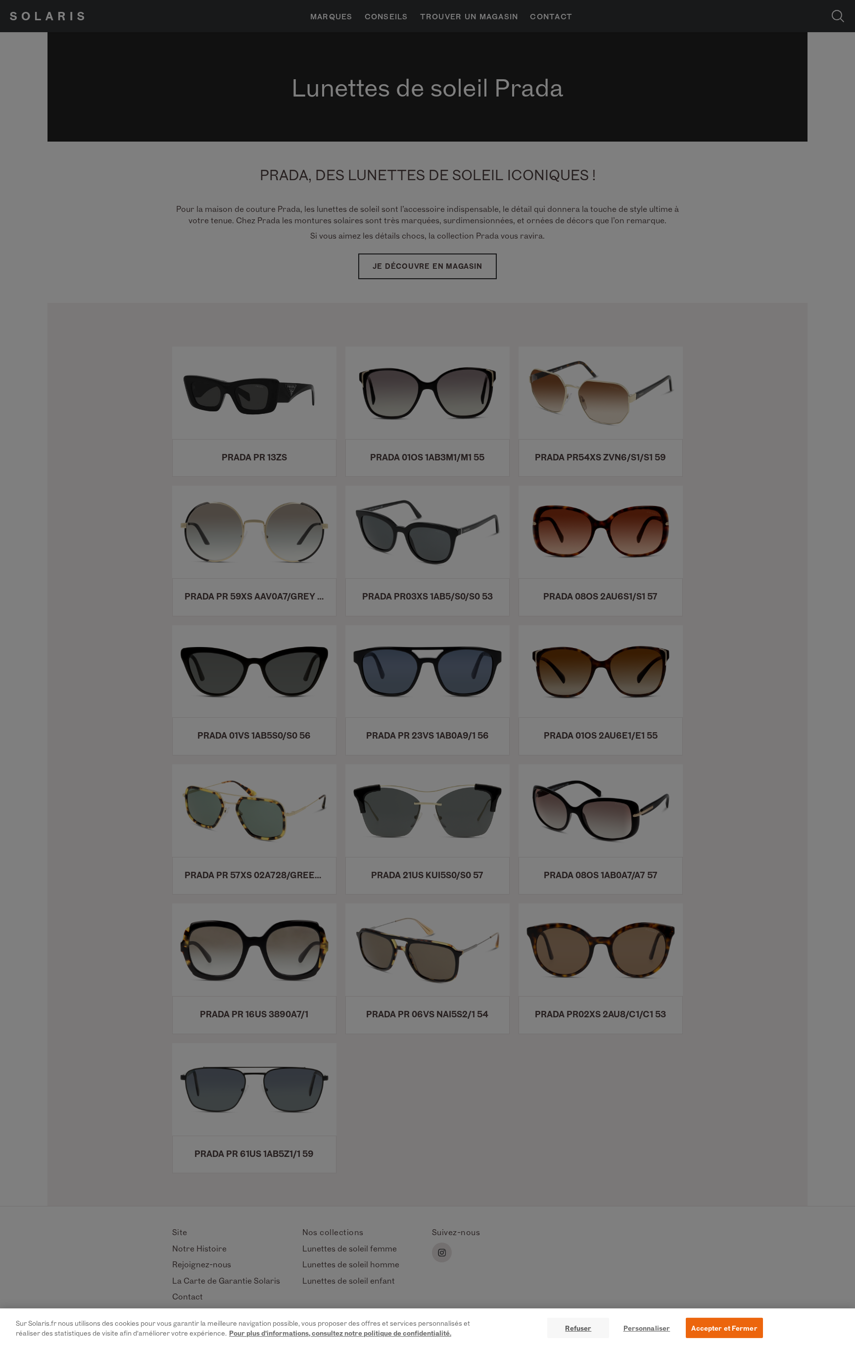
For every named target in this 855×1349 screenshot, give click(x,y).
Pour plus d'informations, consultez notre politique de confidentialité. (340, 1332)
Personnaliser (646, 1328)
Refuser (578, 1328)
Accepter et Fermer (724, 1328)
